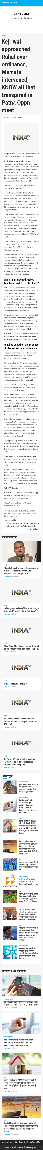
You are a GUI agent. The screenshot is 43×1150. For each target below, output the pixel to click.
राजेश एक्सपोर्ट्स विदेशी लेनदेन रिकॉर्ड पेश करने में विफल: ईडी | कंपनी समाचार (10, 880)
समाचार (21, 838)
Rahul (6, 516)
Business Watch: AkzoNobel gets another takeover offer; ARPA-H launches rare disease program (10, 805)
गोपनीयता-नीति (34, 1142)
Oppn (19, 513)
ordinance (26, 513)
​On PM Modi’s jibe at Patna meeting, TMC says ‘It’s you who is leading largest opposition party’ (21, 742)
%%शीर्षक (10, 520)
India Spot (6, 117)
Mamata (7, 513)
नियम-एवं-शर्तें (23, 1142)
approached (13, 510)
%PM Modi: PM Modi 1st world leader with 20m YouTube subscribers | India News (22, 526)
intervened (23, 510)
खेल (20, 859)
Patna (34, 513)
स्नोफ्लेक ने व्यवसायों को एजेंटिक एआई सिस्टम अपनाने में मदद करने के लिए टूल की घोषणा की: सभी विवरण (10, 952)
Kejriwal (31, 510)
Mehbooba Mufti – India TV (21, 667)
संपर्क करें (5, 1142)
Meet (14, 513)
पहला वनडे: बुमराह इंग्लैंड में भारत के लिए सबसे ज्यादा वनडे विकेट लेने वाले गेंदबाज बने (10, 864)
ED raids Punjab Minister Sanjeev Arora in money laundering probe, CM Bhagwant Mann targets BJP (21, 551)
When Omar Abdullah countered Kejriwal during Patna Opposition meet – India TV (21, 630)
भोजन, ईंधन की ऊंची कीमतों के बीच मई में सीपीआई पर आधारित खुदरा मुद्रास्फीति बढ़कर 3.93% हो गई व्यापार (10, 896)
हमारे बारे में (13, 1142)
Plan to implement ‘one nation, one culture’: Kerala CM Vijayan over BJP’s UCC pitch (21, 702)
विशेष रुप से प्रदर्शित (23, 781)
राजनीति (3, 35)
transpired (13, 516)
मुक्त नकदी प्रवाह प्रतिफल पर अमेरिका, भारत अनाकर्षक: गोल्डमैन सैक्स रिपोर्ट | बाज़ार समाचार (10, 787)
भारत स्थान (21, 14)
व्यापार (20, 818)
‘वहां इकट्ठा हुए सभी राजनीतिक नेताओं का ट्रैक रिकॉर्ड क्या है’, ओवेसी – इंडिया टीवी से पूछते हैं (21, 592)
